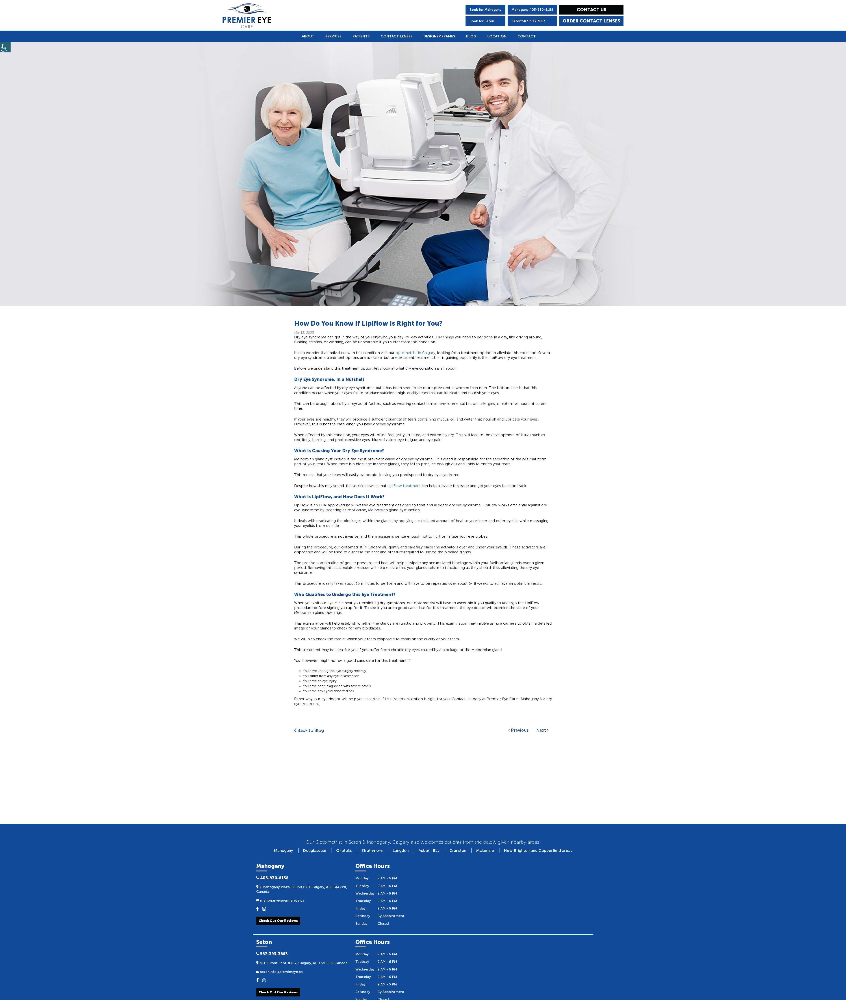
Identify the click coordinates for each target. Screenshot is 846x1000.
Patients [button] (361, 36)
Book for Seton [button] (481, 21)
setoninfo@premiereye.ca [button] (281, 972)
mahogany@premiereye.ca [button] (281, 900)
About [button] (308, 36)
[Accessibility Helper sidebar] (5, 47)
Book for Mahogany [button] (485, 10)
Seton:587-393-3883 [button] (528, 21)
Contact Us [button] (591, 9)
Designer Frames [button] (439, 36)
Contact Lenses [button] (396, 36)
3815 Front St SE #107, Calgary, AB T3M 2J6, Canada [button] (302, 963)
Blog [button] (471, 36)
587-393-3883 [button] (273, 954)
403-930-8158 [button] (273, 878)
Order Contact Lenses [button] (591, 21)
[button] (247, 15)
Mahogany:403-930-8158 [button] (532, 10)
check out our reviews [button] (278, 992)
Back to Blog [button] (310, 730)
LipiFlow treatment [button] (404, 485)
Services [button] (333, 36)
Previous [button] (519, 730)
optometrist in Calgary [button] (415, 353)
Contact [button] (527, 36)
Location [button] (496, 36)
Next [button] (541, 730)
